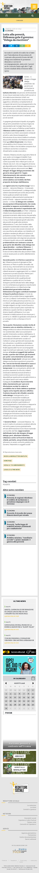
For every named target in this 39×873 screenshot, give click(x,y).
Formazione (32, 835)
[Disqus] (19, 569)
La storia (33, 807)
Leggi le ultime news (12, 469)
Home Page (8, 461)
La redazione (31, 805)
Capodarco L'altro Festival (27, 820)
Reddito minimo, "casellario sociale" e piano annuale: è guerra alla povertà (19, 540)
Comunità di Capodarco (28, 824)
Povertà (6, 485)
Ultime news (19, 601)
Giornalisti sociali (30, 818)
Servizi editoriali (30, 839)
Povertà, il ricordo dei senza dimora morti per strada (19, 514)
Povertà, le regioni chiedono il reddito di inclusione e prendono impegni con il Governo (19, 501)
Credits (21, 862)
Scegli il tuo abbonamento (14, 465)
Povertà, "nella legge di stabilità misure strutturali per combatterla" (19, 526)
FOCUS (8, 713)
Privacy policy (23, 860)
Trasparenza (14, 860)
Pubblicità (4, 860)
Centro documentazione (28, 837)
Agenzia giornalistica (29, 833)
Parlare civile (31, 822)
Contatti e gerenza (29, 809)
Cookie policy (34, 860)
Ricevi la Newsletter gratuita (15, 456)
